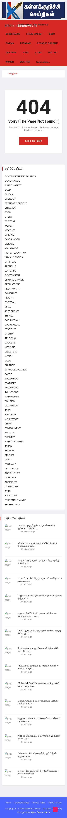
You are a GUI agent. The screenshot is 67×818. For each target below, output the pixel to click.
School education (16, 369)
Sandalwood (12, 239)
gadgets (10, 342)
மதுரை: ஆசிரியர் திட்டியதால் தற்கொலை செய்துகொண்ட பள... (37, 614)
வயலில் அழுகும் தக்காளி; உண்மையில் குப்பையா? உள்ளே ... (36, 527)
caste (8, 374)
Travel (9, 315)
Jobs (7, 410)
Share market (34, 34)
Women (9, 62)
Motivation (11, 405)
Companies (11, 293)
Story (38, 52)
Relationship (12, 289)
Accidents (11, 482)
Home (8, 802)
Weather (25, 62)
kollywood (11, 248)
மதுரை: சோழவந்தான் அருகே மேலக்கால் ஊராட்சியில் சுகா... (37, 772)
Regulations (12, 284)
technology (12, 504)
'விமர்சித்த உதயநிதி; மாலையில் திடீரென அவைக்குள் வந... (37, 544)
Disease (9, 244)
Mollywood (12, 419)
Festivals (10, 464)
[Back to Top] (55, 809)
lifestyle (10, 477)
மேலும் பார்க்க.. (43, 62)
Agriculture (12, 473)
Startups (10, 329)
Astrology (11, 468)
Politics (10, 401)
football (10, 302)
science (9, 235)
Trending (10, 266)
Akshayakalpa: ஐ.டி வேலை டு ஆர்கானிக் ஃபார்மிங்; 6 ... (38, 649)
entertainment (14, 441)
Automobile (12, 396)
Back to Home (33, 141)
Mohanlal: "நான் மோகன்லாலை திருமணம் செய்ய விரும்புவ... (39, 685)
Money (8, 356)
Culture (10, 365)
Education (11, 495)
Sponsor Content (47, 43)
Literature (11, 486)
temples (10, 450)
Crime (8, 423)
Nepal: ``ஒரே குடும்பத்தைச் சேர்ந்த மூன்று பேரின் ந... (38, 562)
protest (53, 52)
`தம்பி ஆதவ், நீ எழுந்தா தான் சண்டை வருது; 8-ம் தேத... (39, 632)
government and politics (32, 24)
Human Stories (14, 257)
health (9, 297)
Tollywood (11, 392)
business (10, 437)
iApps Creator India (40, 812)
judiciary (10, 414)
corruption (12, 320)
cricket (9, 455)
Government (12, 275)
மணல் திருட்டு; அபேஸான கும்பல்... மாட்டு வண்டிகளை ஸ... (38, 702)
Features (10, 383)
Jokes (8, 446)
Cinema (9, 43)
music (8, 459)
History (9, 432)
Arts (8, 491)
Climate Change (14, 280)
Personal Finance (15, 500)
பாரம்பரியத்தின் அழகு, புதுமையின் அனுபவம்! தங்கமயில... (40, 579)
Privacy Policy (38, 802)
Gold (52, 34)
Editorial (10, 271)
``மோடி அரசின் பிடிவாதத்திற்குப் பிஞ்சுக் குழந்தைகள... (37, 755)
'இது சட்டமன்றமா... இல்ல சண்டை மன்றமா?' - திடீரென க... (39, 720)
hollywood (11, 387)
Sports (9, 333)
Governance (12, 34)
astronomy (12, 311)
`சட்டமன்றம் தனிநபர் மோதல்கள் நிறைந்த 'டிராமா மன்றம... (38, 667)
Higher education (15, 253)
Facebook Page (21, 802)
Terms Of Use (55, 802)
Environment (13, 428)
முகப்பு (8, 24)
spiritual (10, 262)
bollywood (11, 378)
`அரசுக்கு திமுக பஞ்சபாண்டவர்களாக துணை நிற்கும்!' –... (40, 597)
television (11, 338)
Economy (25, 43)
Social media (12, 324)
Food (25, 52)
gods (8, 360)
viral (8, 306)
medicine (10, 347)
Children (10, 52)
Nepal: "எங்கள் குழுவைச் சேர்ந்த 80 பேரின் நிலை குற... (39, 737)
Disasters (11, 351)
